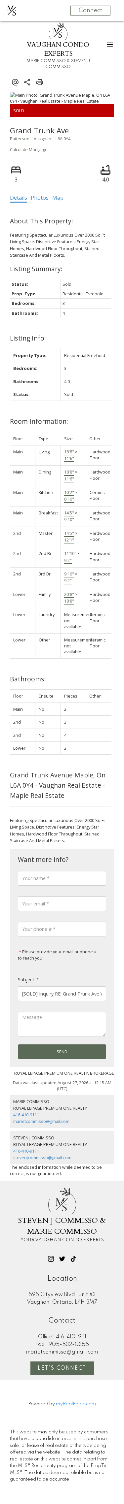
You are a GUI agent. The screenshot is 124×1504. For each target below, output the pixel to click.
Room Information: (39, 421)
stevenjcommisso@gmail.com (42, 1158)
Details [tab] (18, 197)
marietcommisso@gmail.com (41, 1121)
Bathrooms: (28, 678)
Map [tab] (57, 197)
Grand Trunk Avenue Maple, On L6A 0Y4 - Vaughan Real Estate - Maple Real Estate (57, 785)
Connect (90, 11)
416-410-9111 (26, 1115)
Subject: (26, 979)
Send (62, 1052)
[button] (51, 1259)
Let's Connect (62, 1368)
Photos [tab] (40, 197)
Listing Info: (28, 338)
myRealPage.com (76, 1404)
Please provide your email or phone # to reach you (57, 955)
